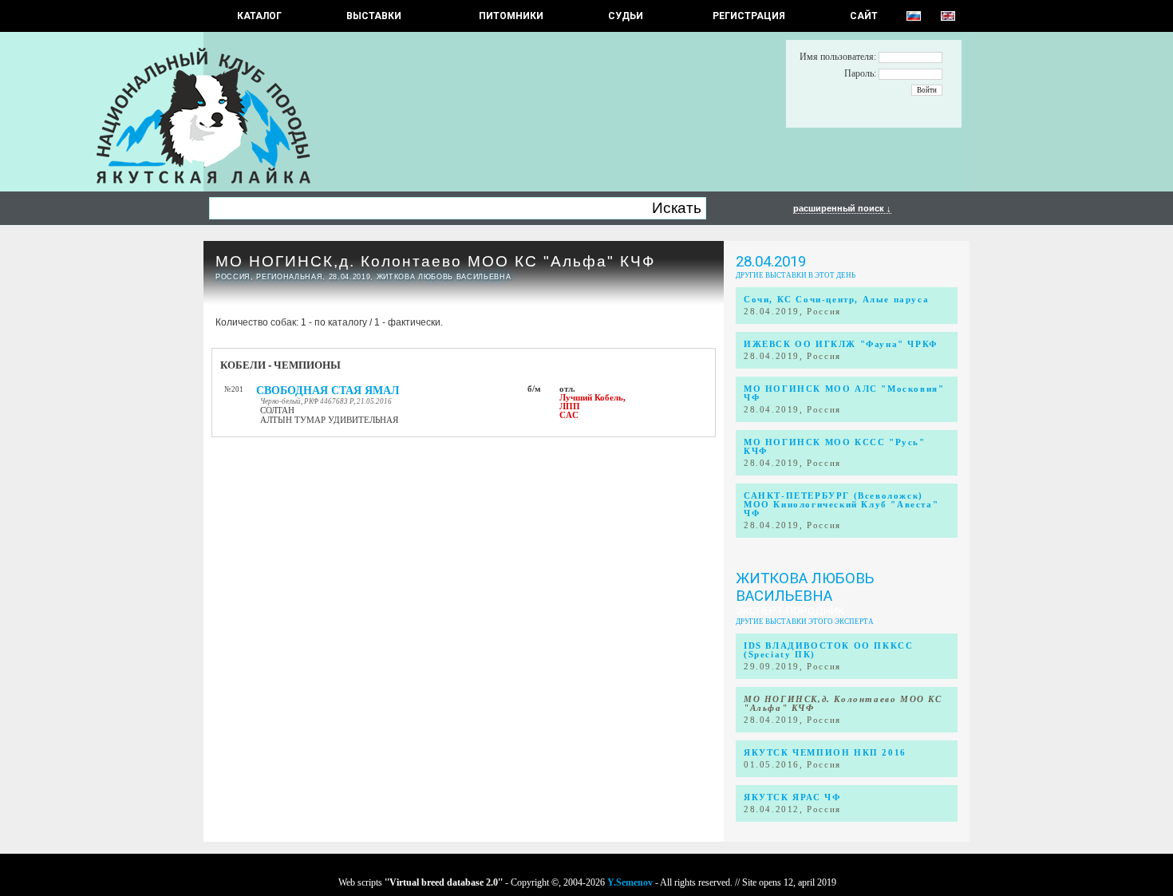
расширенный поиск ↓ (842, 208)
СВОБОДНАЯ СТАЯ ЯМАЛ (327, 391)
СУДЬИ (625, 16)
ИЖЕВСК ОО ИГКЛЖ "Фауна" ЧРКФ (841, 344)
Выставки (373, 16)
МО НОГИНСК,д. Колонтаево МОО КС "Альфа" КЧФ (435, 261)
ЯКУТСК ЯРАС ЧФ (792, 797)
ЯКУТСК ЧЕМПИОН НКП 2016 (825, 752)
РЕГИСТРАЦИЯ (749, 16)
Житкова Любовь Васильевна (805, 587)
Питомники (511, 16)
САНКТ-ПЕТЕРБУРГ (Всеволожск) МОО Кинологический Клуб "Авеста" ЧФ (841, 504)
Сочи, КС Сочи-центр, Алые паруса (836, 299)
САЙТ (864, 16)
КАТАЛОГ (259, 16)
